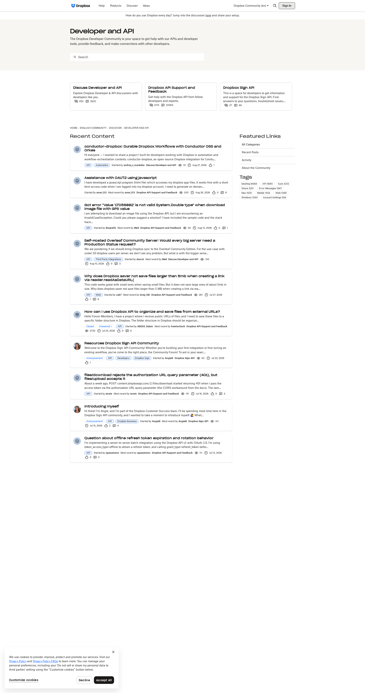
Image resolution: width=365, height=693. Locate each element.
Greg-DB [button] (145, 294)
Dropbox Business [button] (127, 421)
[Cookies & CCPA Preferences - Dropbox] (62, 667)
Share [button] (247, 188)
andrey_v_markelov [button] (134, 165)
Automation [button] (102, 165)
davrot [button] (140, 259)
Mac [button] (246, 193)
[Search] (274, 5)
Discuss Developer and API (161, 165)
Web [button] (98, 294)
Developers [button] (123, 358)
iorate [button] (109, 393)
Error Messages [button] (270, 188)
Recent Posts (250, 152)
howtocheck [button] (178, 326)
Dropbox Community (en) (250, 5)
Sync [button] (283, 184)
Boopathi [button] (111, 227)
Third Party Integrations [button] (108, 259)
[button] (77, 149)
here (208, 15)
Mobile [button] (263, 193)
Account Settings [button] (274, 197)
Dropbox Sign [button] (142, 358)
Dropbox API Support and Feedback (156, 192)
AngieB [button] (169, 358)
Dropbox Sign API (185, 358)
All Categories (251, 144)
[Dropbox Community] (80, 6)
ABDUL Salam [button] (145, 326)
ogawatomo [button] (112, 452)
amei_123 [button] (101, 192)
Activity (246, 160)
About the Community (256, 168)
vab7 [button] (119, 294)
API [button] (88, 165)
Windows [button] (249, 197)
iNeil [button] (136, 227)
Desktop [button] (249, 184)
